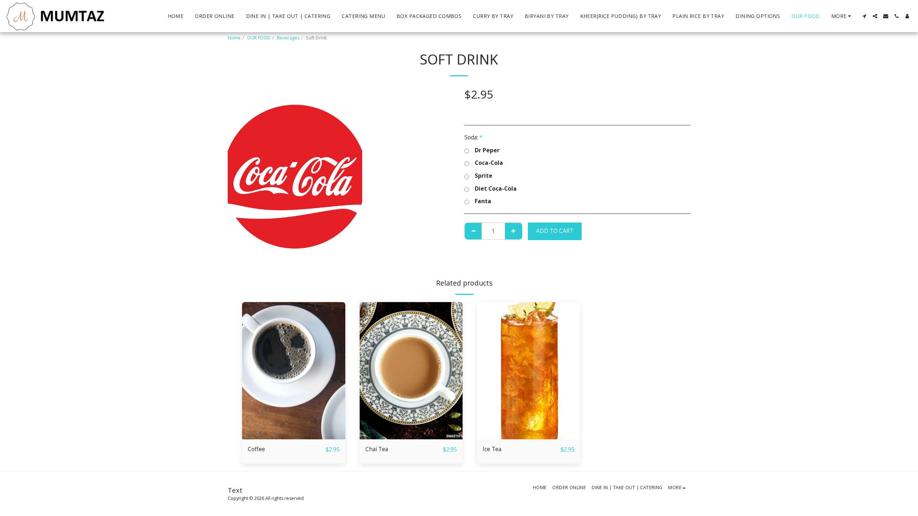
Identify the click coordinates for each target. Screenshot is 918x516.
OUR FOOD (258, 38)
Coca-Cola (489, 163)
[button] (864, 16)
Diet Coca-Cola (496, 188)
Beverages (288, 38)
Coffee (256, 449)
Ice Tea (492, 449)
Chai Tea (376, 449)
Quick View (293, 436)
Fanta (483, 201)
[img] (293, 370)
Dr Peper (487, 150)
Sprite (483, 176)
